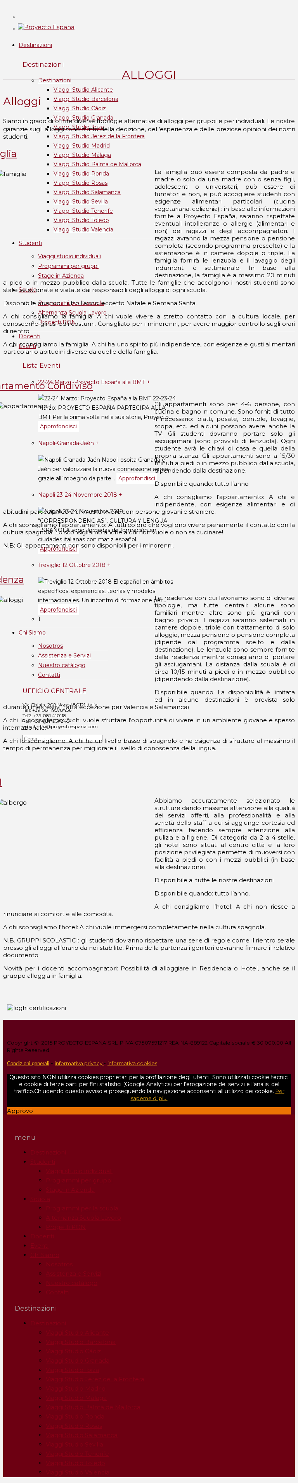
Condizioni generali (28, 1063)
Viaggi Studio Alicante (83, 89)
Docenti (29, 336)
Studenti (30, 243)
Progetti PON (66, 1227)
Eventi (39, 1245)
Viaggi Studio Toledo (81, 220)
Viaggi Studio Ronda (81, 173)
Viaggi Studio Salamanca (87, 192)
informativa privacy (79, 1063)
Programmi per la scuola (82, 1208)
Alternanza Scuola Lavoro (83, 1217)
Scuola (40, 1199)
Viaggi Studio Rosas (80, 182)
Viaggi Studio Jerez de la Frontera (99, 136)
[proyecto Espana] (46, 27)
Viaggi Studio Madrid (82, 145)
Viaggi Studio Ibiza (72, 1369)
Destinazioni (35, 45)
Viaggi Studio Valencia (83, 229)
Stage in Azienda (61, 275)
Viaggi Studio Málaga (82, 154)
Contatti (49, 674)
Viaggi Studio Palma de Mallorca (97, 164)
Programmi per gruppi (68, 266)
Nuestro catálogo (61, 665)
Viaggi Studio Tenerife (83, 210)
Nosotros (50, 645)
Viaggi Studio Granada (77, 1360)
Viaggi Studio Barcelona (86, 99)
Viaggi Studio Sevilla (81, 201)
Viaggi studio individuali (69, 256)
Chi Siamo (32, 632)
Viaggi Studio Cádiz (80, 108)
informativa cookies (132, 1063)
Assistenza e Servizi (64, 655)
